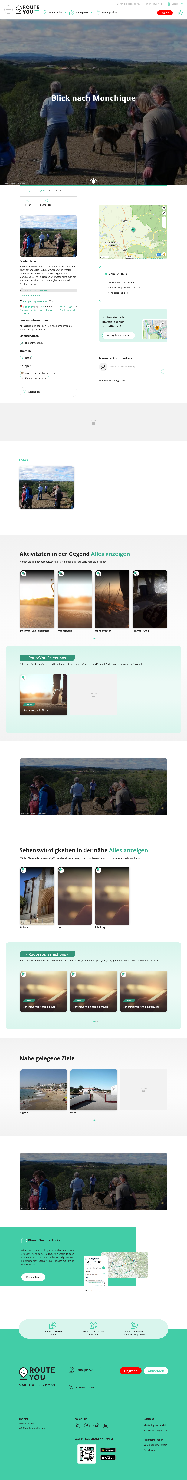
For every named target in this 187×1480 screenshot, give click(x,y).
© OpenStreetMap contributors (156, 258)
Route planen (85, 1370)
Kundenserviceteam (156, 1444)
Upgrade (164, 12)
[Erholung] (112, 896)
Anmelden (156, 1371)
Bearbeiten (45, 204)
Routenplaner (33, 1277)
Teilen (28, 204)
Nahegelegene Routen (118, 335)
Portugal (39, 191)
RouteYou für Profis (154, 3)
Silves (45, 191)
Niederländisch (68, 310)
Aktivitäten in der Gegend (120, 282)
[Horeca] (75, 896)
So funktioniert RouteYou (128, 3)
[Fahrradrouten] (150, 599)
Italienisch (39, 310)
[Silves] (93, 1089)
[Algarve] (43, 1089)
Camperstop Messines (39, 290)
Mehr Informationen (30, 295)
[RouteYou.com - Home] (27, 9)
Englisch (71, 306)
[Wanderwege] (75, 599)
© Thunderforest (140, 258)
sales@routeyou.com (157, 1430)
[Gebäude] (37, 896)
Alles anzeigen (110, 553)
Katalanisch (52, 310)
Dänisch (61, 306)
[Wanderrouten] (112, 599)
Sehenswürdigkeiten (27, 191)
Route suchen (85, 1387)
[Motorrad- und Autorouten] (37, 599)
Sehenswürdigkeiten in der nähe (124, 287)
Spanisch (24, 313)
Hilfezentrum (153, 1450)
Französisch (26, 310)
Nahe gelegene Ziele (117, 292)
